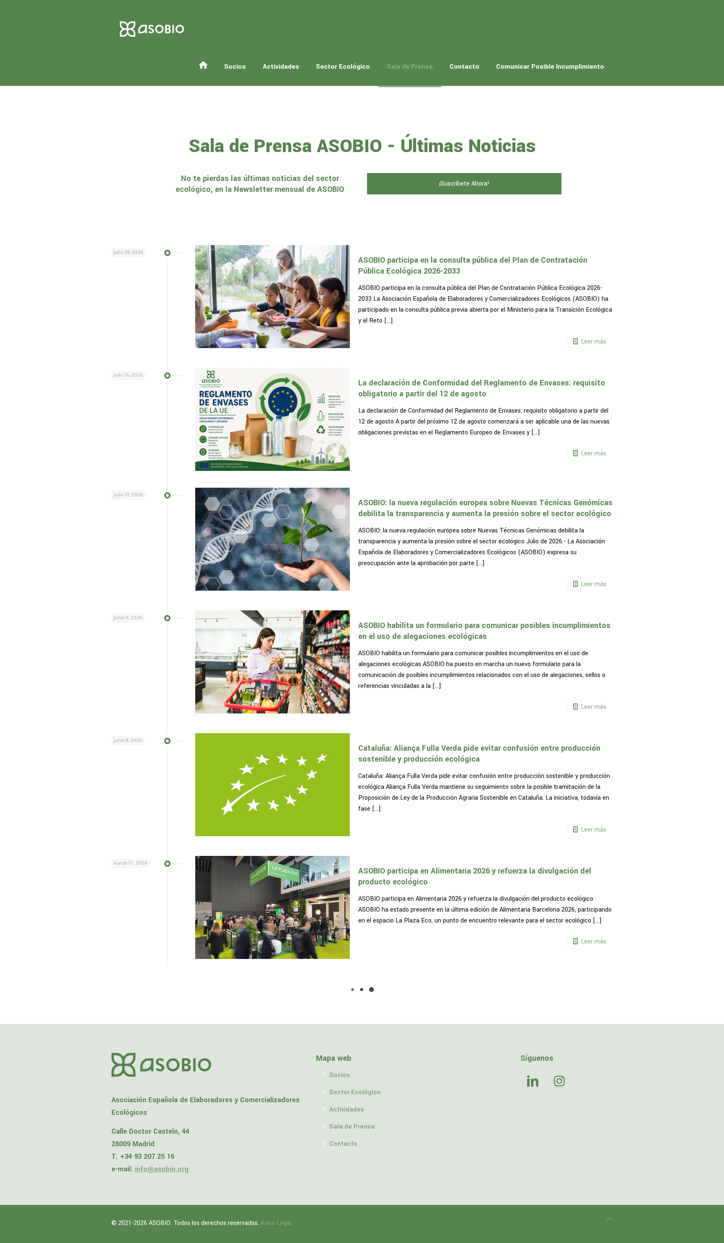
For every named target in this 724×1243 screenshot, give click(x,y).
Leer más (593, 341)
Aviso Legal (276, 1223)
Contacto (343, 1144)
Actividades (346, 1109)
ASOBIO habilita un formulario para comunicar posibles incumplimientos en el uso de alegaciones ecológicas (484, 631)
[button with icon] (532, 1082)
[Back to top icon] (609, 1219)
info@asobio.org (162, 1169)
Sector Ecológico (355, 1092)
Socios (339, 1075)
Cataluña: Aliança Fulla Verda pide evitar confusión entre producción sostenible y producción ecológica (479, 754)
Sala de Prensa (352, 1126)
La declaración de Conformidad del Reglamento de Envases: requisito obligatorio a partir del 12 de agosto (481, 388)
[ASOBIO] (152, 29)
